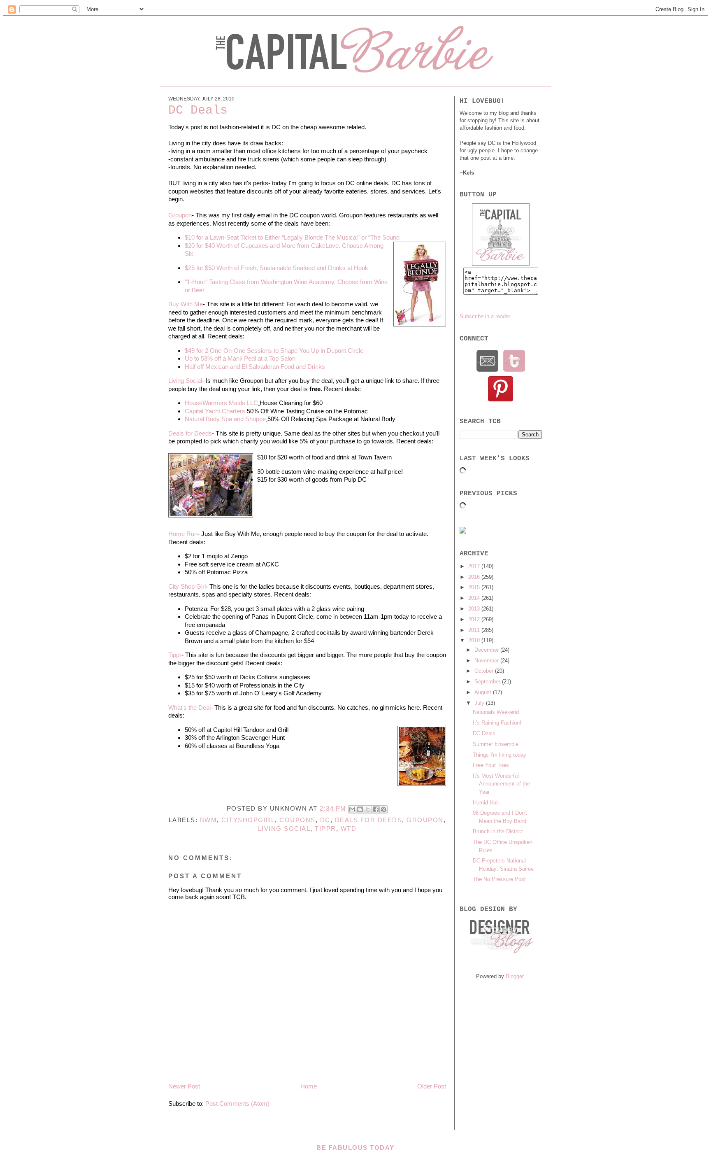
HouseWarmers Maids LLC (221, 402)
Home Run (183, 533)
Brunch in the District (498, 831)
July (480, 703)
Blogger (514, 976)
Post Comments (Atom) (237, 1103)
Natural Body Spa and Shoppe (225, 418)
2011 (474, 630)
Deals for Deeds (190, 433)
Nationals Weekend (496, 712)
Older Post (431, 1086)
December (487, 650)
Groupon (180, 215)
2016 (474, 577)
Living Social (185, 380)
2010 (474, 640)
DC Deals (484, 733)
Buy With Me (185, 304)
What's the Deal (189, 707)
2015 (474, 587)
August (483, 692)
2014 (474, 598)
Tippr (174, 654)
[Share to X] (368, 809)
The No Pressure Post (499, 879)
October (484, 671)
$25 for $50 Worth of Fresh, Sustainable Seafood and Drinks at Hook (276, 267)
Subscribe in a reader (485, 316)
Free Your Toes (491, 765)
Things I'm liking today (499, 755)
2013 (474, 609)
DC (325, 819)
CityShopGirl (248, 819)
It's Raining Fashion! (497, 723)
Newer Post (184, 1086)
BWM (208, 819)
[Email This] (352, 809)
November (487, 660)
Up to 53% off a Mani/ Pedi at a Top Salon (240, 358)
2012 (474, 619)
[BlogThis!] (360, 809)
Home (308, 1086)
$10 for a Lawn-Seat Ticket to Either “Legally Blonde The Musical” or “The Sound (292, 237)
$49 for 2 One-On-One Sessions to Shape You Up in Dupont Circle (274, 350)
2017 (474, 566)
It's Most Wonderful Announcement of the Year (501, 784)
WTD (349, 828)
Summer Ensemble (495, 744)
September (488, 681)
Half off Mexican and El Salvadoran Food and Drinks (255, 366)
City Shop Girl (187, 586)
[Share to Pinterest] (383, 809)
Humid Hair (486, 802)
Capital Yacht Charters (215, 411)
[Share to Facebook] (376, 809)
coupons (297, 819)
